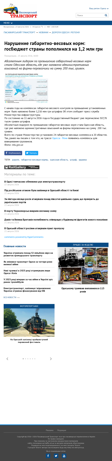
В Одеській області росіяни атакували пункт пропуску (34, 228)
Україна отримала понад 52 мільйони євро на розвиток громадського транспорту (28, 254)
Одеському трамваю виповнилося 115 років (82, 290)
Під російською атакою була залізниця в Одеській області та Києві (41, 190)
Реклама (49, 430)
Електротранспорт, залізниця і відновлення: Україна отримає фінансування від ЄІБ (27, 289)
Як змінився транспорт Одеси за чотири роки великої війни (28, 263)
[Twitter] (56, 456)
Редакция (61, 430)
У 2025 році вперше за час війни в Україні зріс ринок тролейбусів (28, 280)
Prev (7, 358)
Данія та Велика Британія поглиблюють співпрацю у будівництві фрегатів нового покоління (55, 219)
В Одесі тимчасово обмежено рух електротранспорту (34, 181)
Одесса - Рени (59, 138)
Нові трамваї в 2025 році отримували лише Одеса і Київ (27, 272)
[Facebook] (48, 456)
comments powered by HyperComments (23, 236)
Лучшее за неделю (83, 244)
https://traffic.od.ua (27, 10)
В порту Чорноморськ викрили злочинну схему (30, 211)
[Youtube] (64, 456)
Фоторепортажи (29, 306)
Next (51, 358)
